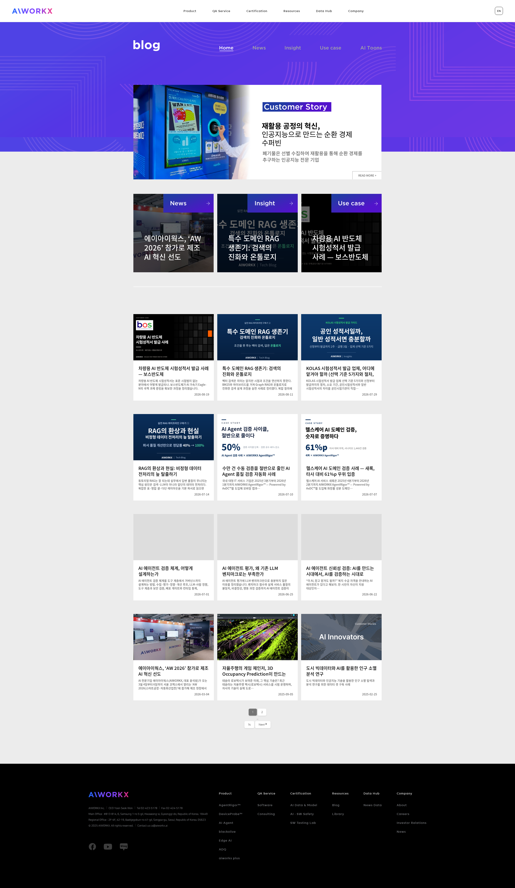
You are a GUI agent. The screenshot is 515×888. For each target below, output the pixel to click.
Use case (330, 47)
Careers (403, 814)
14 (251, 724)
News (259, 47)
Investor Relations (411, 822)
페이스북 (92, 847)
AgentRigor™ (230, 805)
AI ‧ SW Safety (302, 814)
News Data (373, 805)
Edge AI (225, 840)
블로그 (146, 45)
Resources (340, 793)
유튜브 (107, 847)
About (402, 805)
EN (499, 10)
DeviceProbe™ (231, 814)
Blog (336, 805)
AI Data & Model (303, 805)
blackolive (227, 831)
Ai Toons (371, 47)
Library (338, 814)
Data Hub (372, 793)
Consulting (266, 814)
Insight (293, 47)
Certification (300, 793)
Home (226, 47)
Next (262, 724)
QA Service (266, 793)
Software (265, 805)
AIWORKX (32, 11)
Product (225, 793)
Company (404, 793)
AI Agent (226, 822)
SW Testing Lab (303, 822)
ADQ (222, 849)
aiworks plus (229, 858)
